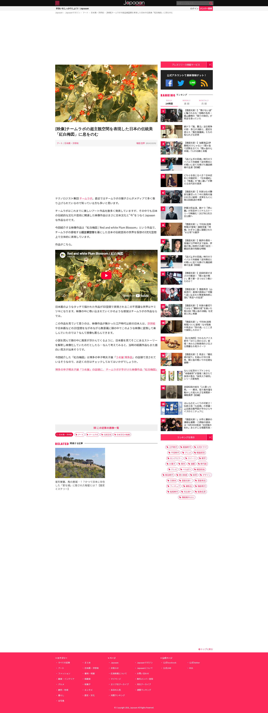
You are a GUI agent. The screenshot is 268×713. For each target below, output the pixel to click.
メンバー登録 (206, 8)
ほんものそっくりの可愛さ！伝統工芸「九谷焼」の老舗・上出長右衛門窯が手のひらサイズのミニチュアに (198, 407)
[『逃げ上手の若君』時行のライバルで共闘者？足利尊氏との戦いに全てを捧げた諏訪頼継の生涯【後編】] (171, 262)
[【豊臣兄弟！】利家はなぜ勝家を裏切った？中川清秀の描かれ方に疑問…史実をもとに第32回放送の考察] (171, 197)
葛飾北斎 (202, 491)
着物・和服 (90, 673)
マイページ (116, 678)
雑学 (204, 458)
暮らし (61, 695)
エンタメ (89, 689)
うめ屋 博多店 (124, 357)
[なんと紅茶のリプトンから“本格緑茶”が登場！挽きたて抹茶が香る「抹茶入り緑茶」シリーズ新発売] (171, 376)
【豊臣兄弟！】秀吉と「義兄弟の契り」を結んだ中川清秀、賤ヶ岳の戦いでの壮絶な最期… (198, 358)
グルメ (61, 684)
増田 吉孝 (140, 143)
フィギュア (175, 486)
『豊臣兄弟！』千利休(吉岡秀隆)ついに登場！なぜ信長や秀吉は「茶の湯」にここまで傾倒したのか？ (198, 326)
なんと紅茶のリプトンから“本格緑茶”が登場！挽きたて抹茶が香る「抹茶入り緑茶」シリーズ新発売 (198, 374)
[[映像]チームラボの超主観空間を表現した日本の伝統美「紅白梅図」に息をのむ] (106, 94)
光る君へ (188, 491)
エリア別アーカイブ (120, 684)
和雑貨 (88, 678)
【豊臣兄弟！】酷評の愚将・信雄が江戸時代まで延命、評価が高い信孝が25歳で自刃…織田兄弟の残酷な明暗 (198, 244)
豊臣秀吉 (202, 480)
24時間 (169, 102)
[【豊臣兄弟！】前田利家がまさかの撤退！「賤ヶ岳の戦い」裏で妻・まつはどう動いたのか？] (171, 279)
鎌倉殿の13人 (188, 497)
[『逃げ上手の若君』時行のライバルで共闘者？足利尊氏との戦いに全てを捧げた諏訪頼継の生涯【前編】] (171, 165)
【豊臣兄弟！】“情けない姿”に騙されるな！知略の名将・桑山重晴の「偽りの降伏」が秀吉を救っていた (198, 114)
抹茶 (195, 474)
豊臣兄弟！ (187, 480)
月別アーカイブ (144, 684)
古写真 (61, 700)
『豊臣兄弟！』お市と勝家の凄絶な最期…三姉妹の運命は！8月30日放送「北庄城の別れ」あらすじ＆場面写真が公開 (198, 425)
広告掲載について (119, 673)
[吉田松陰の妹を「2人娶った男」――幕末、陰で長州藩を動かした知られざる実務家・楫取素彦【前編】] (171, 392)
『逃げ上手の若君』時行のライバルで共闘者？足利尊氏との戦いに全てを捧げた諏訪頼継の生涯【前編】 (198, 163)
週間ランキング (144, 689)
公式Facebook (169, 82)
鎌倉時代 (202, 486)
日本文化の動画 (123, 434)
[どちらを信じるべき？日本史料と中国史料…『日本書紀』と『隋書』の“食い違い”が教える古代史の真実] (171, 181)
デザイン (207, 474)
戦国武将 (201, 452)
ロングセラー (176, 458)
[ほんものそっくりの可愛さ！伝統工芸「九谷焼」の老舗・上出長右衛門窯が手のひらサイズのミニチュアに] (171, 409)
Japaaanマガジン (72, 12)
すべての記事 (64, 662)
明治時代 (169, 474)
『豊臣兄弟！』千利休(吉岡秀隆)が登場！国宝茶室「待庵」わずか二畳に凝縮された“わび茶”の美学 (198, 228)
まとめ (88, 662)
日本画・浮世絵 (97, 12)
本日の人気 (116, 689)
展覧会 (189, 486)
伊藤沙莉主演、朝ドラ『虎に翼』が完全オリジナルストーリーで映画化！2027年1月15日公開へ (198, 212)
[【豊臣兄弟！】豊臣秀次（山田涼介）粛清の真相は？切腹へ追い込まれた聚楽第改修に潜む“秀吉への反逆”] (171, 295)
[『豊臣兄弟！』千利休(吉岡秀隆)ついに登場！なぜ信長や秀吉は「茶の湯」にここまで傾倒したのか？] (171, 327)
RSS (204, 82)
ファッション (64, 673)
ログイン (194, 8)
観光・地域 (63, 689)
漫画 (193, 463)
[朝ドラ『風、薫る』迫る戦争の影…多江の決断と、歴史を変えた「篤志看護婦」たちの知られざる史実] (171, 132)
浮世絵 (151, 323)
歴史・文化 (90, 695)
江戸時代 (173, 447)
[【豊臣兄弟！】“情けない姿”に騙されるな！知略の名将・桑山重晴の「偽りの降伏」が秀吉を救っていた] (171, 116)
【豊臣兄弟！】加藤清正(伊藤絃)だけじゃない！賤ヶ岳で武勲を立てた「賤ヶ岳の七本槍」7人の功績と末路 (198, 147)
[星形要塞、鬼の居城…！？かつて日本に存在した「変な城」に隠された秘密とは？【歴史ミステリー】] (80, 463)
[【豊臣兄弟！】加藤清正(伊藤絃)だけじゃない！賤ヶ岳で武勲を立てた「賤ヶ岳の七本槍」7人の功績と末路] (171, 148)
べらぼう (187, 469)
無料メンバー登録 (145, 678)
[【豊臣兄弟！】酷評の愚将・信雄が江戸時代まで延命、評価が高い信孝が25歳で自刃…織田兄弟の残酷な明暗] (171, 246)
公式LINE (192, 82)
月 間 (204, 102)
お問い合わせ (143, 673)
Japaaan (134, 3)
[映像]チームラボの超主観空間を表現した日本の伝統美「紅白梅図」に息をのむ (140, 12)
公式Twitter (181, 82)
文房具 (173, 480)
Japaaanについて (145, 668)
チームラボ (85, 198)
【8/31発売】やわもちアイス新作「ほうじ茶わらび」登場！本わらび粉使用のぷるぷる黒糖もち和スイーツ (198, 342)
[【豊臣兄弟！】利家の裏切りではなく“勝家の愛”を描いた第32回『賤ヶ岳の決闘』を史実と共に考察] (171, 311)
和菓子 (88, 684)
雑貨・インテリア (66, 678)
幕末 (183, 463)
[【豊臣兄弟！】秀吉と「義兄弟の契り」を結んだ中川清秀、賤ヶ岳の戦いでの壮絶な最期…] (171, 360)
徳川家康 (183, 474)
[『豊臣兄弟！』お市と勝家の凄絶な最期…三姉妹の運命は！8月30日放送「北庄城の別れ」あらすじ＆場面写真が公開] (171, 425)
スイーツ (192, 458)
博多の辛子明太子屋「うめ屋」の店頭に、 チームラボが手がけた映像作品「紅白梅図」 (106, 369)
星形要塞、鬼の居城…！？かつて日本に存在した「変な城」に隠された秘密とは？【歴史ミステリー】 (80, 485)
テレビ (174, 469)
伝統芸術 (107, 434)
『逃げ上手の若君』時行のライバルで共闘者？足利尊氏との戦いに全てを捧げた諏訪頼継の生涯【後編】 (198, 261)
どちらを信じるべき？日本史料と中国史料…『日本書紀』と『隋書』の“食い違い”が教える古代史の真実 (198, 179)
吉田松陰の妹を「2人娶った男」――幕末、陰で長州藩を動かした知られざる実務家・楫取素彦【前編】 (198, 391)
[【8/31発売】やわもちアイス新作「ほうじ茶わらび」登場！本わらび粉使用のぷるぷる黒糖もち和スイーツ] (171, 344)
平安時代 (175, 452)
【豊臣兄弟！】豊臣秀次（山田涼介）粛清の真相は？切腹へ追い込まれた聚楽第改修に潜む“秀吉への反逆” (198, 293)
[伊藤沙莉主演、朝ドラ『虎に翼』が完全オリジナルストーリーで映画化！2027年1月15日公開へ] (171, 213)
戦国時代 (187, 447)
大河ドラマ (202, 447)
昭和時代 (174, 491)
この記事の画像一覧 (107, 427)
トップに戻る (206, 649)
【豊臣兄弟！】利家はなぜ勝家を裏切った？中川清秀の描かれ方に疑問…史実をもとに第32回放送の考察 (198, 195)
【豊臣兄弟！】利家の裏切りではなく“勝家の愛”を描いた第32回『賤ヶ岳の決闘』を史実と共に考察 (198, 309)
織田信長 (201, 469)
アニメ (188, 452)
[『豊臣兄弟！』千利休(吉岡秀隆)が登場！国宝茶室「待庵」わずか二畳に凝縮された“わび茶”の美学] (171, 230)
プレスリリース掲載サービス (186, 64)
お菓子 (172, 463)
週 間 (187, 102)
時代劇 (204, 463)
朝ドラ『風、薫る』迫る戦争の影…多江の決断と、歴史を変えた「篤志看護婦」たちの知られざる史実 (198, 130)
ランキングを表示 (186, 437)
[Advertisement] (106, 40)
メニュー (57, 3)
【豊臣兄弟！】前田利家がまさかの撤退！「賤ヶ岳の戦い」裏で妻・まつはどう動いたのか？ (198, 277)
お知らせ (115, 668)
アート (85, 12)
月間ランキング (118, 695)
